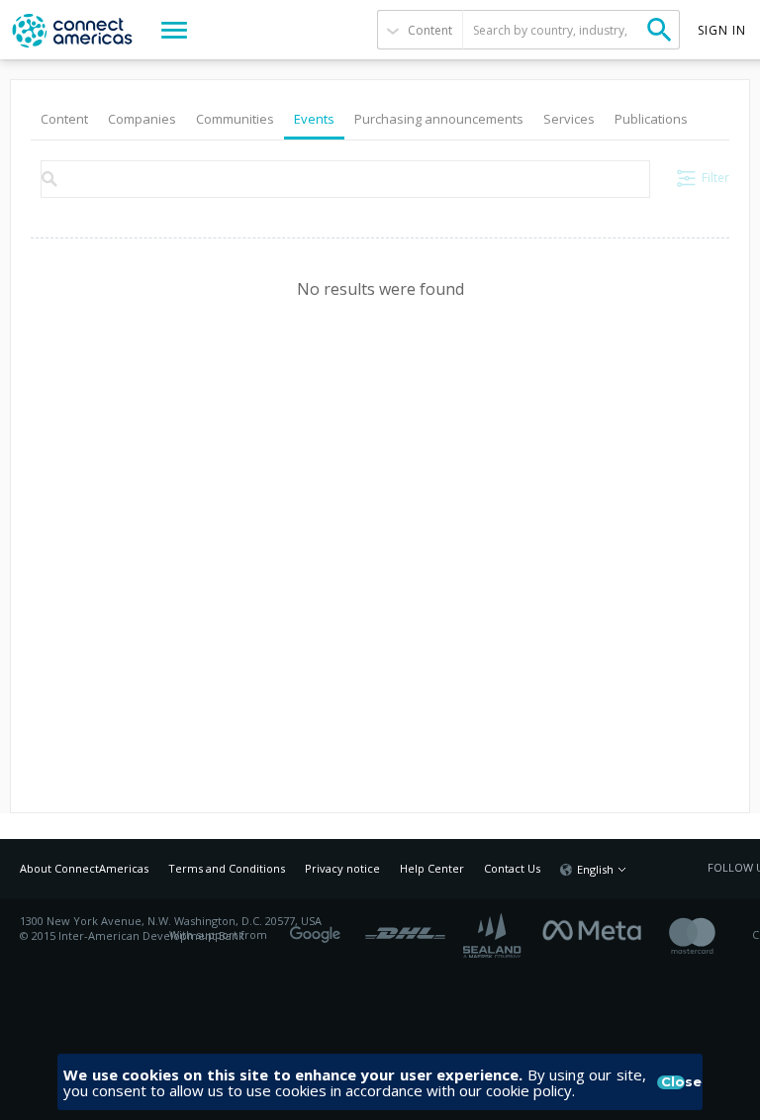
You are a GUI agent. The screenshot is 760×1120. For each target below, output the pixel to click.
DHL (405, 928)
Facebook (596, 928)
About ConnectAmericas (84, 868)
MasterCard (709, 935)
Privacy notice (342, 868)
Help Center (432, 868)
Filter (715, 177)
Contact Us (512, 868)
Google (318, 928)
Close (673, 1082)
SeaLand (493, 935)
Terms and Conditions (226, 868)
